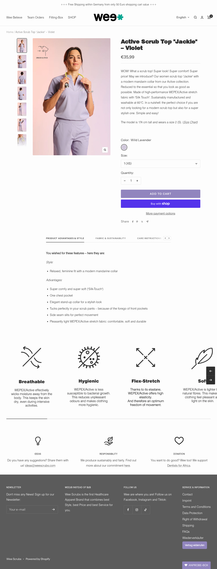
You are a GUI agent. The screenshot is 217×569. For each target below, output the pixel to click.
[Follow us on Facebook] (128, 509)
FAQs (186, 531)
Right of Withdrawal (194, 519)
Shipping (188, 525)
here (127, 465)
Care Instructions (149, 238)
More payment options (160, 213)
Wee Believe (14, 17)
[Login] (202, 17)
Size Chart (190, 122)
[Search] (195, 17)
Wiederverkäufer (192, 538)
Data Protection (192, 513)
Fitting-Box (56, 17)
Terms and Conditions (196, 506)
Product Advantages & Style (65, 238)
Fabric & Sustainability (111, 238)
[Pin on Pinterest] (137, 222)
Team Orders (35, 17)
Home (9, 32)
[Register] (53, 509)
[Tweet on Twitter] (142, 222)
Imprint (186, 500)
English (181, 17)
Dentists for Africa (178, 465)
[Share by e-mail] (147, 222)
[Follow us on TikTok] (145, 509)
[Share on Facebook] (132, 222)
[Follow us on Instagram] (136, 509)
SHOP (72, 17)
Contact (187, 494)
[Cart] (209, 17)
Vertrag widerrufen (194, 545)
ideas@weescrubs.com (40, 465)
